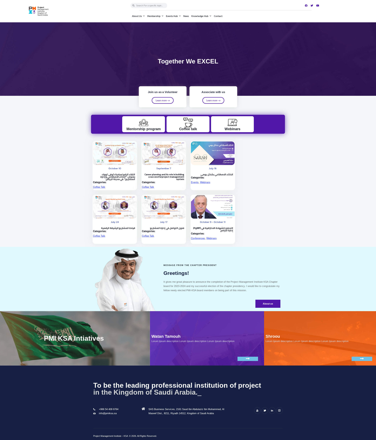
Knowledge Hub (199, 16)
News (186, 16)
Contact (218, 16)
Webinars (205, 182)
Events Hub (172, 16)
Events (195, 182)
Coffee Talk (99, 187)
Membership (153, 16)
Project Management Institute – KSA (111, 436)
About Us (137, 16)
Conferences (198, 238)
